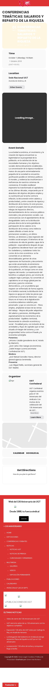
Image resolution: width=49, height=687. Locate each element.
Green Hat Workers (34, 659)
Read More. (35, 413)
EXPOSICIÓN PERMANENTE (20, 575)
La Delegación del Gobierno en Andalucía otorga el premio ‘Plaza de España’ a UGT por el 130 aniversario (25, 639)
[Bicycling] (34, 479)
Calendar (18, 453)
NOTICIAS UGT (15, 549)
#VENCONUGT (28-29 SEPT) (17, 588)
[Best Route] (15, 479)
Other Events (16, 87)
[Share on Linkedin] (24, 461)
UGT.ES (24, 519)
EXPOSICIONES (12, 537)
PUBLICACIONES (13, 579)
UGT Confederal (35, 382)
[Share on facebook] (14, 461)
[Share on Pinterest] (29, 461)
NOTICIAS (10, 546)
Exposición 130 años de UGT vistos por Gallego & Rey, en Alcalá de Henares (25, 631)
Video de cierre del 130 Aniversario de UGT (23, 619)
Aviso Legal (23, 657)
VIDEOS (13, 570)
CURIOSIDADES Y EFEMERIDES (21, 558)
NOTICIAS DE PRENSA (18, 553)
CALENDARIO (12, 583)
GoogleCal (32, 453)
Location (14, 73)
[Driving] (19, 479)
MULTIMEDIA (11, 562)
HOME (9, 532)
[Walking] (29, 479)
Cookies (31, 657)
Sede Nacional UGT (18, 77)
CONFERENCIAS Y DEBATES (17, 541)
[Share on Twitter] (19, 461)
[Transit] (24, 479)
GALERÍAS (13, 566)
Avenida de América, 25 (17, 81)
